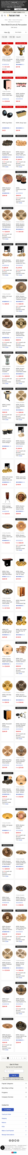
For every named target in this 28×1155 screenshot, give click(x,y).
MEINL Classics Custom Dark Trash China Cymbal (7, 602)
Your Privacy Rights (6, 1148)
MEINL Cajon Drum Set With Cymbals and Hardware (21, 725)
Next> (25, 1058)
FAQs (3, 1126)
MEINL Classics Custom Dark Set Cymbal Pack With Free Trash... (7, 790)
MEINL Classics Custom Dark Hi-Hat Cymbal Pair (21, 1036)
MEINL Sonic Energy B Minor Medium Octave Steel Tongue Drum (7, 899)
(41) (10, 700)
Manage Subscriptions (8, 1134)
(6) (9, 540)
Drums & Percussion (17, 20)
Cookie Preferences (17, 6)
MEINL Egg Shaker (7, 123)
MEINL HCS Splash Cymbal (7, 826)
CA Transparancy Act (16, 1148)
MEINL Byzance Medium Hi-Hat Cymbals (20, 964)
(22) (24, 482)
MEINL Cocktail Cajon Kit (6, 405)
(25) (24, 634)
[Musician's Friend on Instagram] (18, 1140)
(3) (23, 128)
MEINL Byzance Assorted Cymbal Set (6, 261)
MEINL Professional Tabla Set (21, 189)
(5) (23, 794)
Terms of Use (10, 6)
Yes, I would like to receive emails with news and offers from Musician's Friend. (13, 1078)
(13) (10, 446)
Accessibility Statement (7, 1149)
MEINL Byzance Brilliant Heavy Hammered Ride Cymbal (20, 334)
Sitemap (24, 1148)
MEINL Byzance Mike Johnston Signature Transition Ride (7, 928)
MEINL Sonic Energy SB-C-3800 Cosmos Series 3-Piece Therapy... (21, 660)
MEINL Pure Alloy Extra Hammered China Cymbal (6, 761)
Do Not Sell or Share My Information (9, 1145)
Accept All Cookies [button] (20, 9)
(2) (23, 64)
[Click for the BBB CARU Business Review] (14, 1152)
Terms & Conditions (19, 1146)
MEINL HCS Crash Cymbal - (7, 297)
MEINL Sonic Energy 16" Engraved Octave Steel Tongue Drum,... (6, 1000)
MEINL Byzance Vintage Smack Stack (6, 189)
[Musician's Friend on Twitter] (12, 1140)
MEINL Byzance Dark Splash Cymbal (21, 695)
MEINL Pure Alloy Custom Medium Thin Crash (20, 761)
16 (21, 1058)
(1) (9, 157)
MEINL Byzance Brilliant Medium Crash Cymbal (20, 225)
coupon (19, 12)
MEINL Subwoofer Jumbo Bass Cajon (21, 477)
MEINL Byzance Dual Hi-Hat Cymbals (20, 826)
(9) (23, 576)
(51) (10, 482)
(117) (10, 301)
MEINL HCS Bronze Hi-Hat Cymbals (7, 60)
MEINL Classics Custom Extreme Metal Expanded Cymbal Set (20, 442)
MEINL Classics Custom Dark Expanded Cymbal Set (7, 153)
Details (6, 166)
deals (14, 12)
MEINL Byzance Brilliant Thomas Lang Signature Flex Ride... (21, 1000)
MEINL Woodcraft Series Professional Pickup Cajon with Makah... (7, 725)
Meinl (10, 20)
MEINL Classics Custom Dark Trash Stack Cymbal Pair (21, 899)
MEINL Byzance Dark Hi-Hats (6, 333)
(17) (10, 337)
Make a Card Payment (8, 1130)
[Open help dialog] (2, 1148)
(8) (9, 931)
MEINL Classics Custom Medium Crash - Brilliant (20, 790)
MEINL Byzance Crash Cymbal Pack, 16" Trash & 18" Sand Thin (21, 928)
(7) (9, 229)
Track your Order (6, 1114)
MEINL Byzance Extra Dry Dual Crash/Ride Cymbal (21, 370)
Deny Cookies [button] (7, 9)
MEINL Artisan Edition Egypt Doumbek (6, 370)
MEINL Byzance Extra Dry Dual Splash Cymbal (20, 507)
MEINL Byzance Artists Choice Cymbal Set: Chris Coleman (20, 261)
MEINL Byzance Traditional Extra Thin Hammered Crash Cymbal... (6, 225)
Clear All (18, 37)
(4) (9, 128)
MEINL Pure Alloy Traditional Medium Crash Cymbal (21, 863)
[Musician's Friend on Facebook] (10, 1140)
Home (6, 20)
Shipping (4, 1118)
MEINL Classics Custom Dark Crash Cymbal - (7, 537)
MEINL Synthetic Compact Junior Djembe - (20, 61)
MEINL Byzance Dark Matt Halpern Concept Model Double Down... (7, 1036)
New (3, 37)
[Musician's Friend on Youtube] (15, 1140)
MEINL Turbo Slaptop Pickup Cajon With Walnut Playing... (6, 573)
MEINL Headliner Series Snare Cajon (7, 94)
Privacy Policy (14, 2)
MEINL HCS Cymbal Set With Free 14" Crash (21, 631)
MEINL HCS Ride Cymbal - (6, 695)
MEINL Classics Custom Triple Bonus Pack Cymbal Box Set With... (21, 153)
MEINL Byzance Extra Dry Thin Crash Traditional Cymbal (21, 298)
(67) (10, 830)
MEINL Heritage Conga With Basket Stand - (7, 507)
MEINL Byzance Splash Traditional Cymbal (6, 964)
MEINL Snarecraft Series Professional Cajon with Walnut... (21, 602)
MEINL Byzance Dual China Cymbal (21, 536)
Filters (6, 32)
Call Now (8, 1109)
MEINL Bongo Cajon (21, 123)
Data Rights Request (22, 1145)
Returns (4, 1122)
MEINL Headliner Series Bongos (6, 441)
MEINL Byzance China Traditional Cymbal (20, 406)
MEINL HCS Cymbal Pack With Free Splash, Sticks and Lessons (7, 478)
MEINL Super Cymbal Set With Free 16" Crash (20, 573)
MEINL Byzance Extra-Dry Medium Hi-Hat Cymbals (7, 863)
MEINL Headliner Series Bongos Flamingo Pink (20, 95)
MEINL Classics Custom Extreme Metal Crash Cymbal (7, 660)
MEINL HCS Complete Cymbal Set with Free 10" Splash (6, 631)
